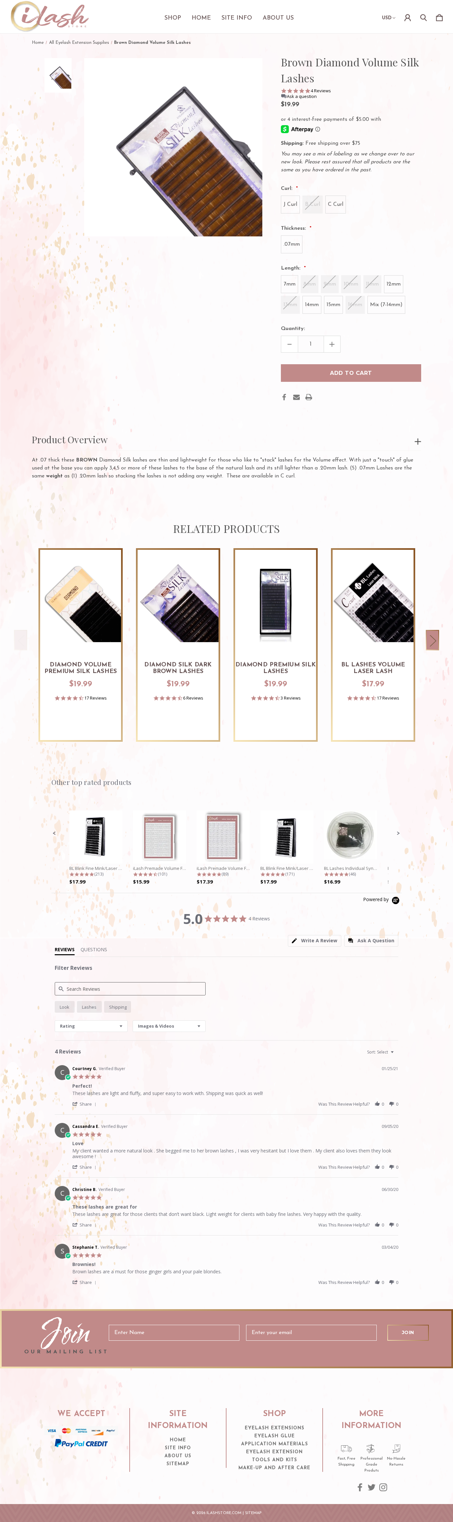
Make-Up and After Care (274, 1468)
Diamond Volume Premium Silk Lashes (80, 668)
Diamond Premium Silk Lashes (275, 668)
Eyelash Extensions (274, 1428)
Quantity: (293, 328)
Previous (20, 640)
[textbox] (396, 1054)
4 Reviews (321, 91)
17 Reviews (95, 698)
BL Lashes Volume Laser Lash (373, 668)
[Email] (296, 397)
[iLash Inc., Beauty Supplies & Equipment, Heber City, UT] (81, 1460)
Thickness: (294, 228)
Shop (172, 18)
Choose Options (80, 635)
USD (387, 18)
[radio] (65, 1007)
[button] (54, 833)
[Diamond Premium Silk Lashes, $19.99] (275, 601)
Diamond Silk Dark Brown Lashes (178, 668)
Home (201, 18)
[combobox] (91, 1026)
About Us (278, 18)
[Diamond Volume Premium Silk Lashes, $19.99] (80, 601)
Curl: (287, 188)
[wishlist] (107, 561)
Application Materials (274, 1444)
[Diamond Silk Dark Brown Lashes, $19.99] (178, 601)
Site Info (237, 18)
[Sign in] (408, 16)
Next (432, 640)
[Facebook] (284, 397)
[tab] (314, 941)
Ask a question (302, 96)
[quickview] (107, 579)
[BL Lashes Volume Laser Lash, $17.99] (373, 601)
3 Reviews (291, 698)
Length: (291, 268)
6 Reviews (193, 698)
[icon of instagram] (383, 1487)
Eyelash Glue (274, 1436)
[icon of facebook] (360, 1487)
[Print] (308, 397)
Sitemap (177, 1464)
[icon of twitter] (371, 1487)
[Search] (423, 16)
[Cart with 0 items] (439, 16)
